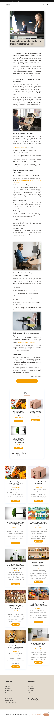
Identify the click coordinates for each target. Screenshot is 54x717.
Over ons (30, 686)
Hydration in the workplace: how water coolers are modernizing (38, 645)
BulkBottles (8, 688)
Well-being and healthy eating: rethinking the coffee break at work (15, 607)
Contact (7, 695)
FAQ (6, 692)
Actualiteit (30, 690)
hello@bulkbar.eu (9, 700)
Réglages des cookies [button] (35, 714)
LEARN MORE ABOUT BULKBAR (27, 381)
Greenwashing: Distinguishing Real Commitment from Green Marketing (18, 440)
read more (19, 421)
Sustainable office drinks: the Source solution (35, 413)
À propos (7, 686)
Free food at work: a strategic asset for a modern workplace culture (38, 564)
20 (14, 455)
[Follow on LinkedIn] (34, 699)
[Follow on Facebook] (30, 699)
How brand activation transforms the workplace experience (15, 647)
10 (12, 455)
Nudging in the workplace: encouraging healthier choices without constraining (38, 604)
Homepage (31, 684)
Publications (8, 690)
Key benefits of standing (19, 147)
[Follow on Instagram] (37, 699)
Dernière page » (24, 455)
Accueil (7, 684)
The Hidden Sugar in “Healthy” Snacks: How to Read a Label (19, 413)
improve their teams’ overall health (26, 342)
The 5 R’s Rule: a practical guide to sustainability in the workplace (38, 523)
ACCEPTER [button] (46, 714)
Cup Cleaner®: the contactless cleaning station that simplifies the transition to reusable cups (15, 566)
